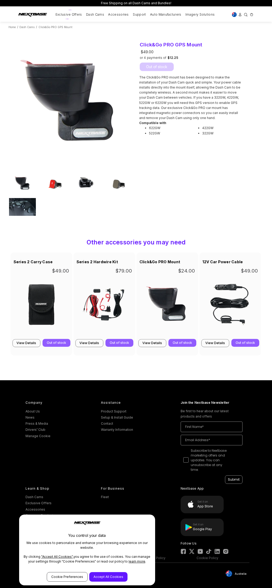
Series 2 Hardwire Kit (97, 262)
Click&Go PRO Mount (159, 262)
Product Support (113, 411)
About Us (33, 411)
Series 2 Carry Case (33, 262)
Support (139, 14)
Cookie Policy (207, 558)
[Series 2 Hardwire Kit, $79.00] (104, 306)
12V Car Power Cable (222, 262)
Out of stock (156, 66)
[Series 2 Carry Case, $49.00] (41, 306)
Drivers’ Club (35, 430)
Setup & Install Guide (117, 417)
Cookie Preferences (67, 577)
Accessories (118, 14)
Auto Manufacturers (165, 14)
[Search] (245, 14)
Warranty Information (117, 430)
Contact (107, 423)
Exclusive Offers (69, 14)
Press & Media (37, 423)
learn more (137, 561)
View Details (26, 343)
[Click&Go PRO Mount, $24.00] (167, 306)
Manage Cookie (38, 436)
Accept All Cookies (108, 577)
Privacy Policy (154, 558)
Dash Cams (95, 14)
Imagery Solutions (200, 14)
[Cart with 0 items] (251, 14)
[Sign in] (240, 14)
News (30, 417)
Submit (234, 479)
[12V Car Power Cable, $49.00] (230, 306)
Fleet (105, 497)
